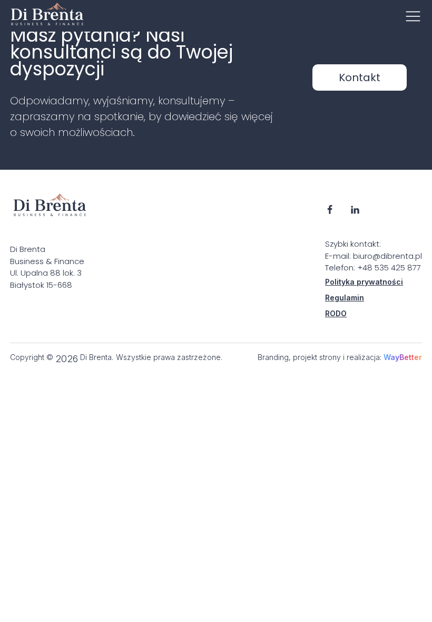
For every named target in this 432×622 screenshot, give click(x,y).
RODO (336, 313)
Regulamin (344, 297)
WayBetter (403, 357)
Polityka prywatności (364, 281)
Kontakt (359, 77)
